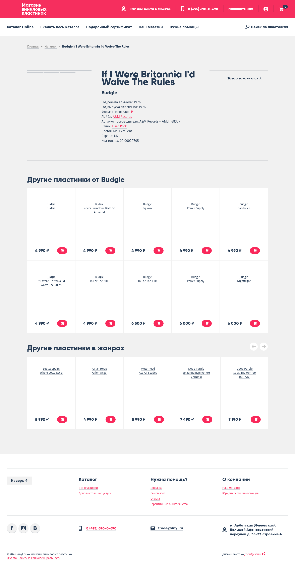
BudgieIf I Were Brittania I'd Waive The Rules (51, 281)
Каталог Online (20, 27)
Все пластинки (88, 487)
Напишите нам (240, 9)
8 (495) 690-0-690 (202, 9)
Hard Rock (119, 126)
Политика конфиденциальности (38, 558)
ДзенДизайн (252, 554)
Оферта (12, 558)
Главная (33, 46)
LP (131, 112)
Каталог (51, 46)
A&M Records (122, 117)
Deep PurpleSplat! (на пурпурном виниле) (196, 372)
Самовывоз (158, 493)
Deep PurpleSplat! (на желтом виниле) (244, 372)
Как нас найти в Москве (150, 9)
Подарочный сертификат (109, 27)
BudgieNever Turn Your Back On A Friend (99, 208)
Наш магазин (151, 27)
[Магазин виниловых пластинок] (13, 9)
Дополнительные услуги (95, 493)
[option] (59, 70)
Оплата (155, 498)
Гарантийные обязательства (169, 504)
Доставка (156, 487)
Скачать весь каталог (59, 27)
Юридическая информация (240, 493)
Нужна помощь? (184, 27)
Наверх (18, 480)
